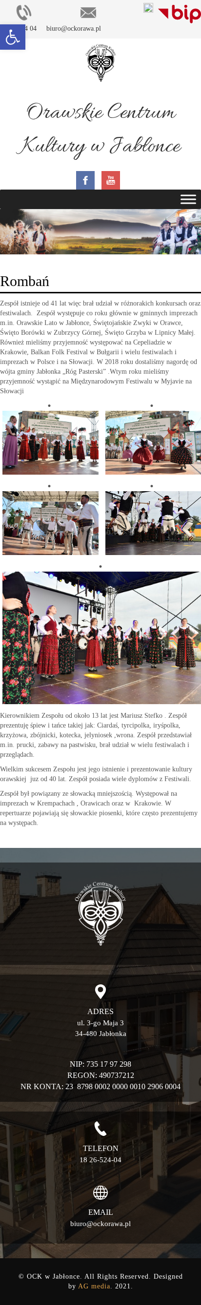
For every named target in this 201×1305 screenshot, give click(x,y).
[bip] (179, 12)
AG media (94, 1286)
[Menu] (188, 199)
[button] (12, 37)
